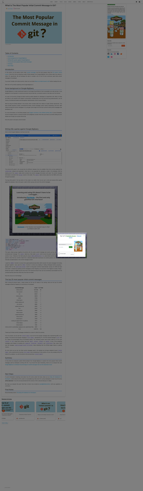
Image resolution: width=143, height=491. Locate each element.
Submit (70, 247)
